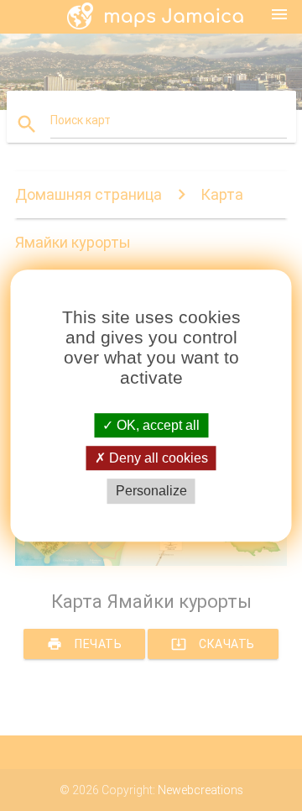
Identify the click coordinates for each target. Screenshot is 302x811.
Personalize (151, 491)
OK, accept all (156, 425)
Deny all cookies (157, 458)
